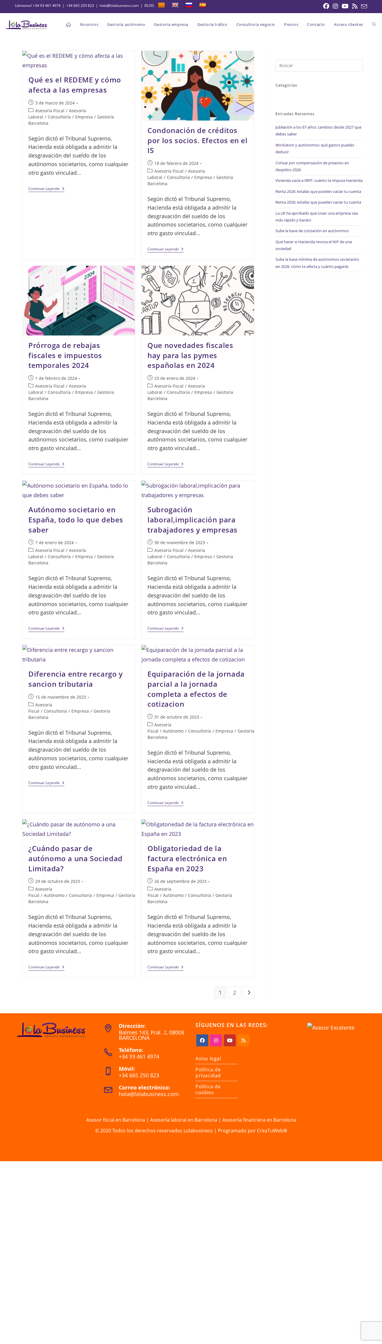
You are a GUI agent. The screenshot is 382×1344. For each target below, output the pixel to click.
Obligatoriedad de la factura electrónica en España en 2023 (187, 858)
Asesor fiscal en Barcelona (115, 1120)
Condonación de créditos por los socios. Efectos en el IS (197, 140)
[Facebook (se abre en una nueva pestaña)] (326, 6)
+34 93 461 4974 (47, 5)
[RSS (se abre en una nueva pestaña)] (354, 6)
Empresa (84, 117)
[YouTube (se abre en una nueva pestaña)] (345, 6)
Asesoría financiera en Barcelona (259, 1120)
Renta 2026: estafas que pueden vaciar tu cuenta (318, 191)
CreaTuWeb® (272, 1130)
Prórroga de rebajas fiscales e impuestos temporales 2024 (65, 355)
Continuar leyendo (46, 189)
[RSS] (243, 1040)
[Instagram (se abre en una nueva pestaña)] (335, 6)
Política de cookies (208, 1089)
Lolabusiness (198, 1130)
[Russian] (188, 5)
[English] (175, 5)
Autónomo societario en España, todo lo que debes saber (75, 519)
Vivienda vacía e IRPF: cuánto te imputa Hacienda (319, 180)
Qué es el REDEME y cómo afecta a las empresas (74, 85)
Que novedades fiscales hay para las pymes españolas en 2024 (190, 355)
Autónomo (173, 731)
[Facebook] (202, 1040)
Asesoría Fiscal (49, 110)
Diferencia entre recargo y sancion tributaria (75, 679)
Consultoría (59, 117)
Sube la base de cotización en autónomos (312, 230)
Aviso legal (208, 1058)
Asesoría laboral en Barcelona (183, 1120)
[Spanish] (202, 5)
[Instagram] (216, 1040)
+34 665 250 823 (80, 5)
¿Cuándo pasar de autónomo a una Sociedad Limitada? (75, 858)
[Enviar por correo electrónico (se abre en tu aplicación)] (363, 6)
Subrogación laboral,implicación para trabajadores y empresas (192, 519)
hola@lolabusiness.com (119, 5)
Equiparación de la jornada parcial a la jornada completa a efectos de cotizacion (196, 689)
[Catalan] (161, 5)
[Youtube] (230, 1040)
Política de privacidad (208, 1072)
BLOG (149, 5)
